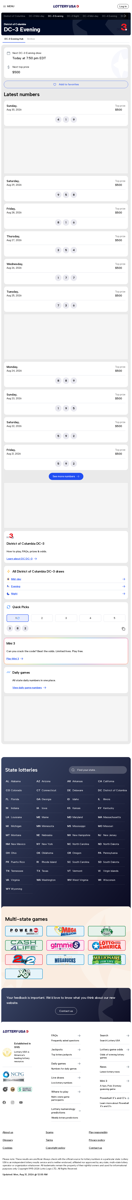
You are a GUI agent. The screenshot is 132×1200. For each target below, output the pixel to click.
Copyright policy (55, 1147)
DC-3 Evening (55, 16)
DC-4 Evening (109, 16)
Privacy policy (97, 1140)
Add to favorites (69, 84)
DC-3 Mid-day (36, 16)
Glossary (8, 1140)
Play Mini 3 (12, 658)
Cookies (7, 1147)
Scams (49, 1132)
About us (8, 1132)
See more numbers (64, 476)
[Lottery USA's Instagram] (12, 1102)
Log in (123, 6)
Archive (31, 39)
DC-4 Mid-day (90, 16)
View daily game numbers (27, 687)
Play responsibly (98, 1132)
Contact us (66, 1011)
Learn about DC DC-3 (20, 558)
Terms (49, 1140)
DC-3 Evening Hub (14, 39)
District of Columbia (14, 16)
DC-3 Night (73, 16)
